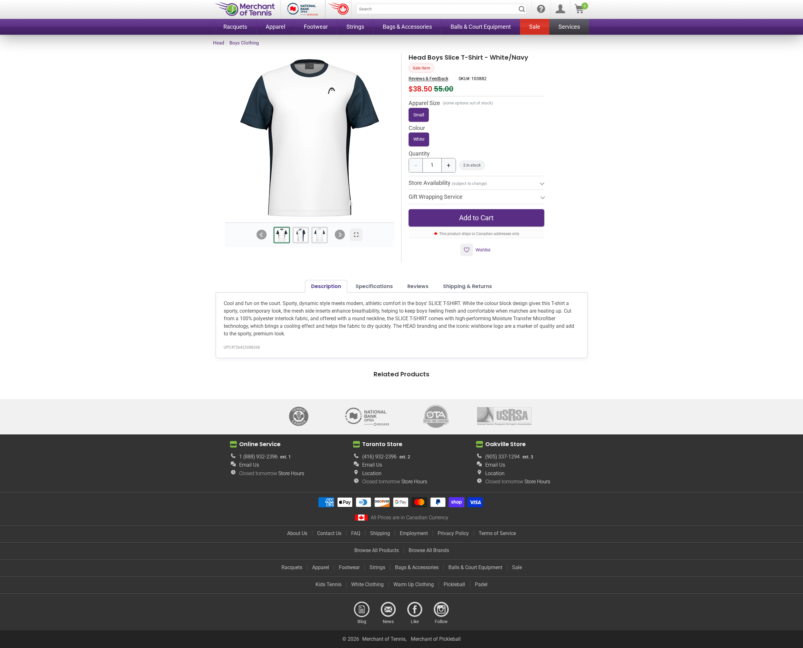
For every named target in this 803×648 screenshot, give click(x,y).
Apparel (320, 567)
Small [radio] (418, 114)
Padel (481, 584)
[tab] (282, 235)
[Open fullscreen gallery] (356, 234)
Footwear (349, 567)
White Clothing (367, 584)
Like (415, 609)
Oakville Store (505, 444)
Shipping (380, 533)
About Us (297, 533)
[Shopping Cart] (579, 12)
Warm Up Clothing (413, 584)
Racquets (291, 567)
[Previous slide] (262, 235)
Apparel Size (424, 103)
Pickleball (454, 584)
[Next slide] (340, 235)
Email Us (249, 465)
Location (371, 473)
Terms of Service (497, 533)
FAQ (355, 533)
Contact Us (329, 533)
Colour (417, 128)
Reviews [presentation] (417, 286)
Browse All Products (376, 550)
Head (218, 43)
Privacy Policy (453, 533)
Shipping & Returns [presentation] (467, 286)
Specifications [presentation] (374, 286)
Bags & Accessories (417, 567)
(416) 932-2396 (379, 457)
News (388, 609)
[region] (309, 137)
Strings (377, 567)
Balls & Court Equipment (475, 567)
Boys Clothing (244, 43)
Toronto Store (382, 444)
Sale (517, 567)
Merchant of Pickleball (436, 639)
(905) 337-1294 (502, 457)
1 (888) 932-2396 (258, 457)
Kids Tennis (328, 584)
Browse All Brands (429, 550)
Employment (414, 533)
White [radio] (418, 139)
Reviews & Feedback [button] (428, 78)
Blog (362, 609)
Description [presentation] (326, 286)
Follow (441, 609)
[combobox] (441, 9)
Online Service (259, 444)
